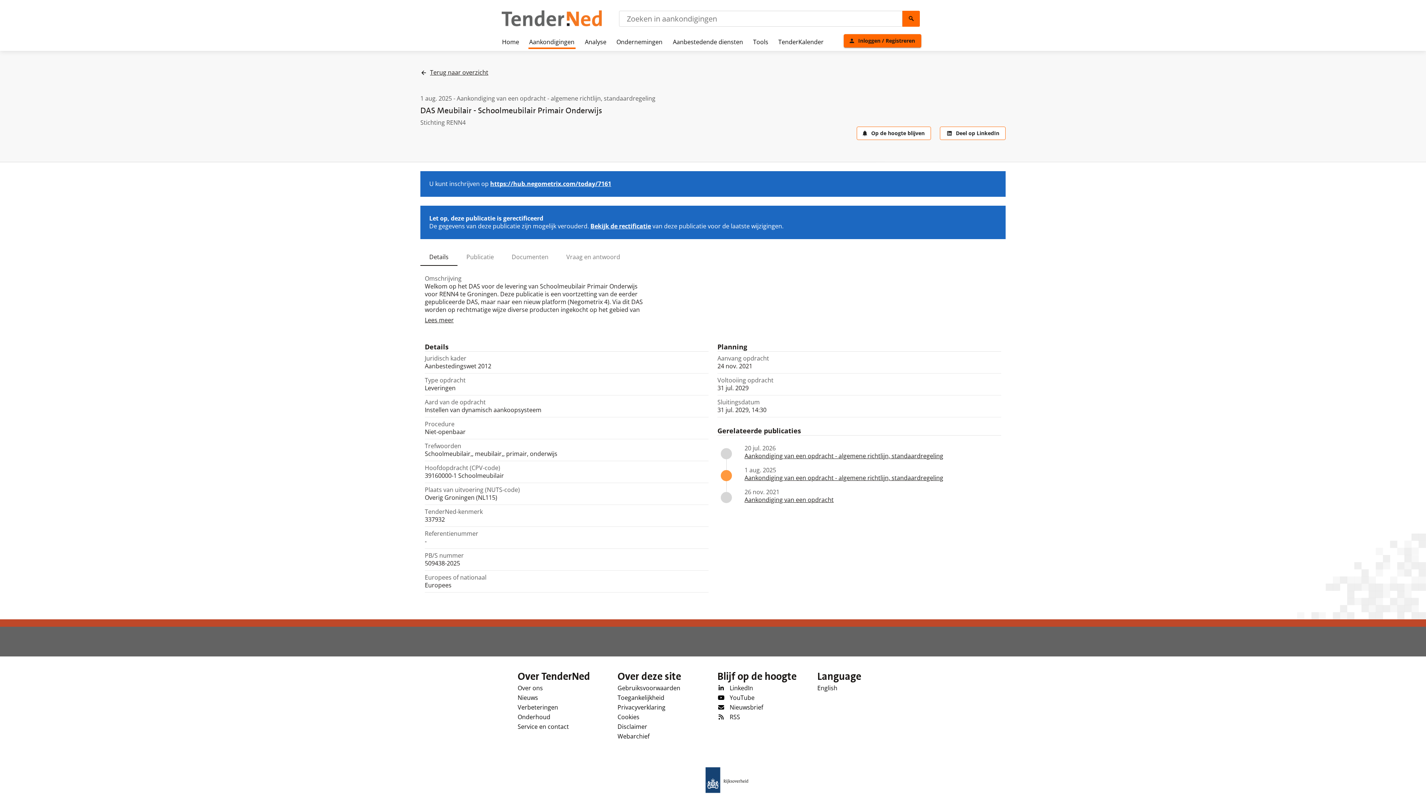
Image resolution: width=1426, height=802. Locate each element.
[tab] (439, 257)
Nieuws (528, 698)
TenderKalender (801, 42)
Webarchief (633, 736)
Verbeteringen (538, 707)
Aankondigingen (551, 42)
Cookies (628, 717)
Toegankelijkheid (641, 698)
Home (510, 42)
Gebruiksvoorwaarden (649, 688)
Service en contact (543, 727)
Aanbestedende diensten (708, 42)
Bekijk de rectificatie (620, 226)
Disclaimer (632, 727)
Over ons (530, 688)
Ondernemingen (639, 42)
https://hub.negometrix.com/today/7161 (550, 184)
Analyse (595, 42)
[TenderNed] (552, 25)
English (827, 688)
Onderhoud (534, 717)
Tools (760, 42)
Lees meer (439, 320)
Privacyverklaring (641, 707)
